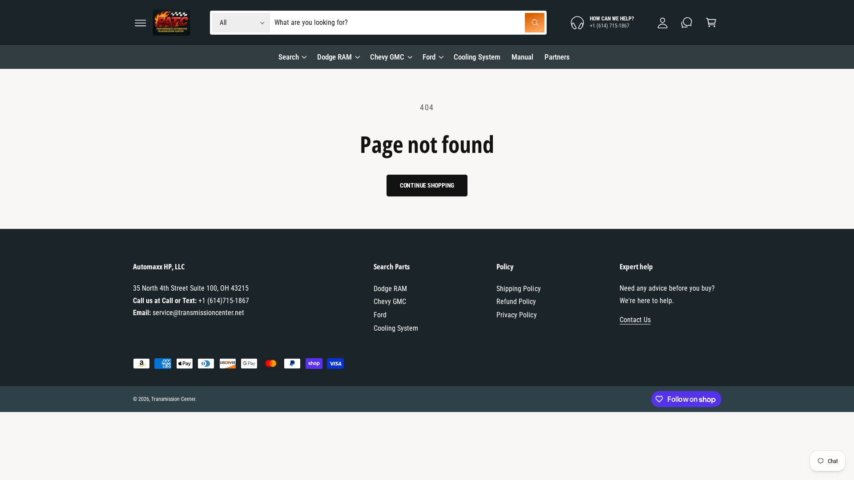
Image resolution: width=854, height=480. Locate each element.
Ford (429, 56)
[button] (140, 23)
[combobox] (409, 23)
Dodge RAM (334, 56)
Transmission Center (173, 399)
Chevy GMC (387, 56)
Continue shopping (427, 185)
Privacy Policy (516, 315)
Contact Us (635, 320)
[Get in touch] (687, 23)
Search (288, 56)
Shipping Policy (518, 288)
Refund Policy (516, 301)
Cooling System (396, 328)
